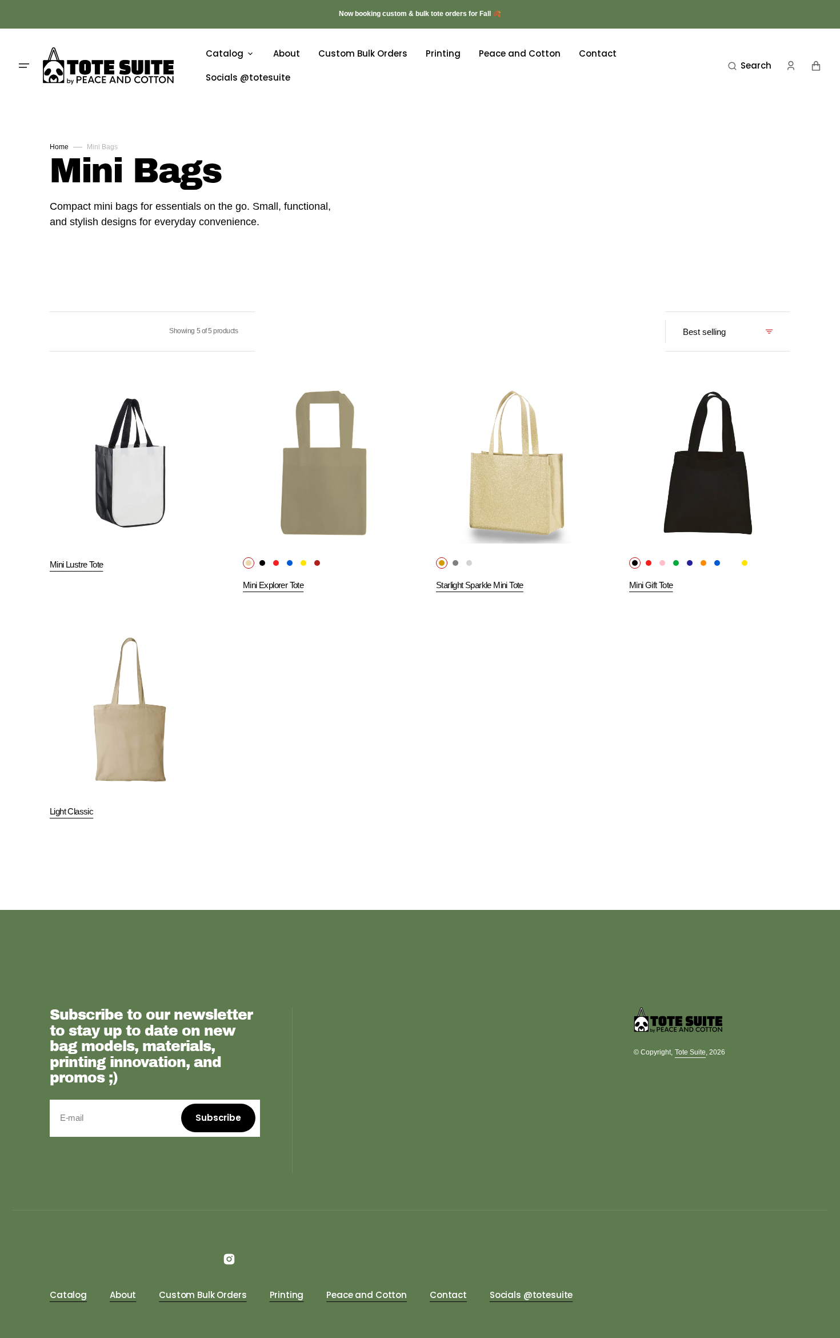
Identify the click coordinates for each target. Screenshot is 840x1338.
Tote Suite (690, 1052)
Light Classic (71, 811)
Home (59, 147)
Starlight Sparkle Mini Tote (479, 585)
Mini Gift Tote (651, 585)
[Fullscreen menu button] (24, 65)
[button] (749, 65)
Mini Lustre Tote (76, 564)
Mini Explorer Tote (273, 585)
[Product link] (130, 477)
